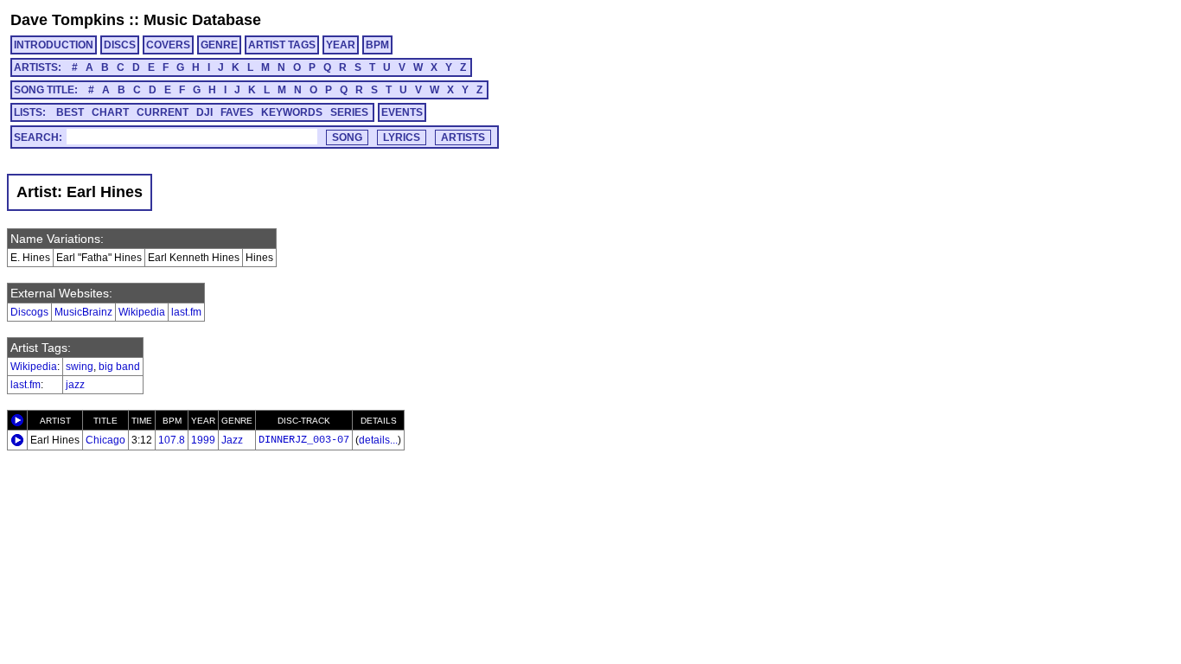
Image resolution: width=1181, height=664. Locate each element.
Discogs (29, 312)
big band (119, 367)
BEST (70, 112)
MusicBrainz (83, 312)
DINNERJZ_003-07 (304, 440)
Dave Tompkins (67, 20)
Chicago (105, 440)
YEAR (340, 45)
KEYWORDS (291, 112)
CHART (110, 112)
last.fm (186, 312)
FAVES (236, 112)
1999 (203, 440)
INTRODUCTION (53, 45)
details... (378, 440)
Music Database (202, 20)
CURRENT (162, 112)
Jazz (232, 440)
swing (79, 367)
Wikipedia (141, 312)
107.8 (171, 440)
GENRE (219, 45)
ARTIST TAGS (282, 45)
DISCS (120, 45)
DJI (204, 112)
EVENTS (402, 112)
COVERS (168, 45)
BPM (377, 45)
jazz (75, 385)
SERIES (349, 112)
